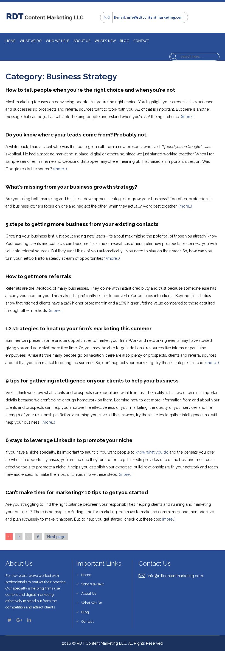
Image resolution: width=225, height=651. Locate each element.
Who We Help (57, 40)
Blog (124, 40)
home (10, 40)
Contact (141, 40)
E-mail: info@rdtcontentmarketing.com (149, 17)
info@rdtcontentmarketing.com (175, 576)
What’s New (105, 40)
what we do (31, 40)
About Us (82, 40)
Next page (56, 537)
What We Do (91, 603)
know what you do (152, 452)
